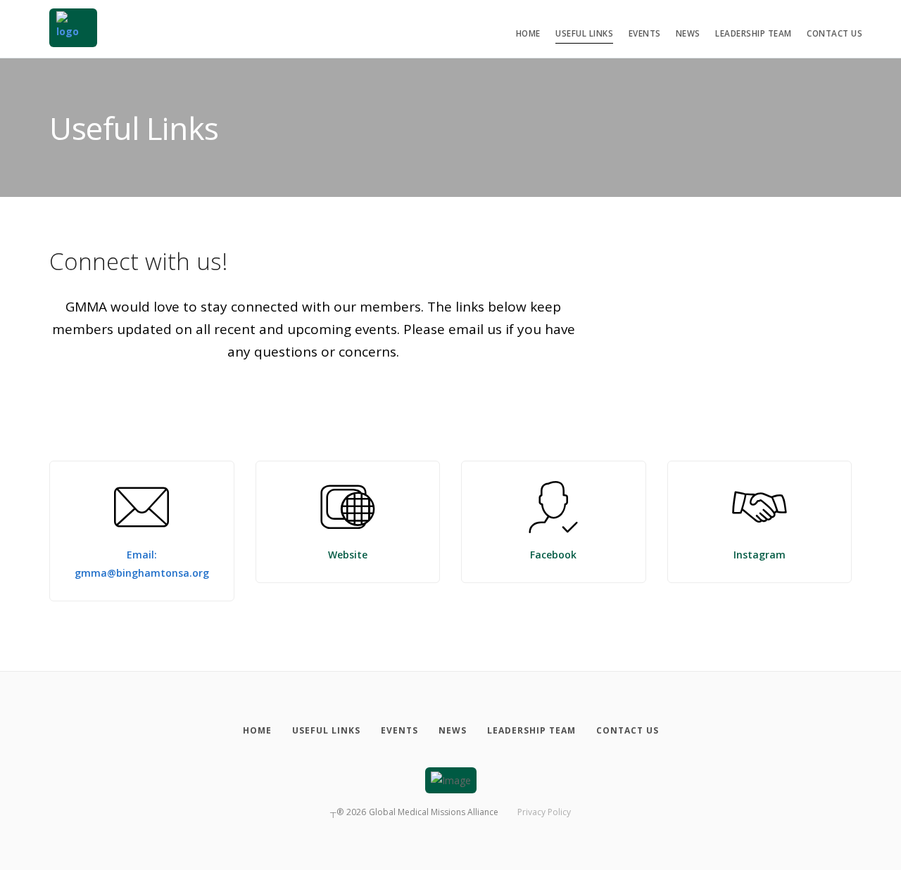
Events (645, 33)
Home (528, 33)
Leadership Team (753, 33)
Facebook (553, 554)
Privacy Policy (544, 812)
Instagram (759, 554)
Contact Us (834, 33)
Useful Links (584, 33)
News (688, 33)
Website (347, 554)
